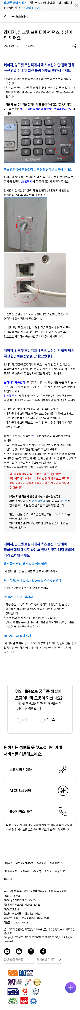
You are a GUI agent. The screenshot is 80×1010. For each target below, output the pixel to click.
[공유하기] (74, 45)
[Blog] (19, 952)
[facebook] (43, 952)
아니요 (51, 720)
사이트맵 (24, 871)
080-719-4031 (21, 922)
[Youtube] (7, 952)
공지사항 (37, 871)
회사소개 (8, 879)
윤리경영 (41, 863)
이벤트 (48, 871)
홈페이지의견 (56, 863)
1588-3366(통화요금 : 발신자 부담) (31, 918)
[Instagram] (31, 952)
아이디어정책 (10, 871)
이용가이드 (60, 871)
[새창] (13, 973)
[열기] (70, 987)
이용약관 (8, 863)
